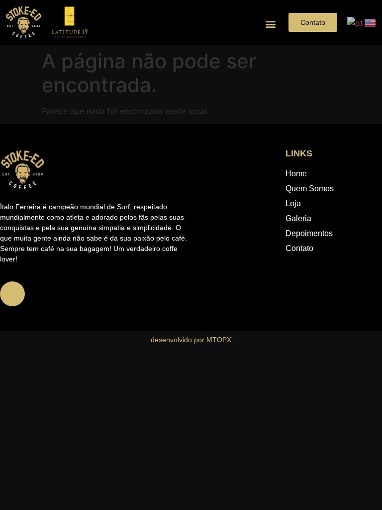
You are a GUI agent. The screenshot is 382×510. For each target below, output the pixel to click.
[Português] (355, 22)
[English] (370, 22)
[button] (270, 23)
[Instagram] (12, 293)
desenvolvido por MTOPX (191, 340)
